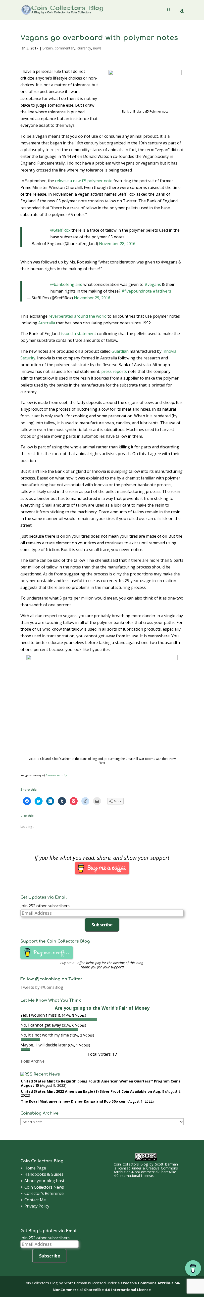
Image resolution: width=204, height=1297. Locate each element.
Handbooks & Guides (43, 1174)
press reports (114, 371)
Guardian (120, 351)
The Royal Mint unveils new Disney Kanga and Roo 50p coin (73, 1101)
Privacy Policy (36, 1206)
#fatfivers (162, 291)
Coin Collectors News (44, 1187)
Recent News (47, 1074)
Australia (46, 323)
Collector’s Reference (44, 1193)
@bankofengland (66, 284)
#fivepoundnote (136, 291)
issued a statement (78, 333)
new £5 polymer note (92, 180)
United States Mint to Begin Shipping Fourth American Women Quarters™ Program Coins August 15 (100, 1083)
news (97, 48)
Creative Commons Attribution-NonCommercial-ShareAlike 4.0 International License (146, 1172)
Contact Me (35, 1200)
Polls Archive (33, 1061)
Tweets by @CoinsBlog (41, 987)
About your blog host (44, 1180)
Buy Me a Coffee (72, 962)
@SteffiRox (60, 230)
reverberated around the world (77, 316)
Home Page (35, 1168)
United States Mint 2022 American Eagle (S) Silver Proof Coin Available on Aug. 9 (92, 1091)
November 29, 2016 (92, 298)
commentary (65, 48)
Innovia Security (56, 775)
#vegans (153, 284)
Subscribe (102, 925)
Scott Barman (166, 1164)
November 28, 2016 (117, 243)
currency (84, 48)
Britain (47, 48)
